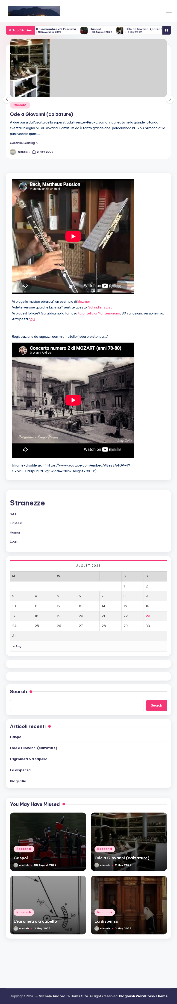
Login (14, 541)
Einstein (16, 523)
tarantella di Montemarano (99, 313)
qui (32, 319)
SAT (13, 514)
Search (18, 691)
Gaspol (75, 29)
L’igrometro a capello (28, 759)
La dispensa (20, 770)
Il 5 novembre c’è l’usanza (36, 29)
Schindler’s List (100, 307)
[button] (24, 142)
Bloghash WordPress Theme (143, 996)
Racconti (20, 105)
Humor (15, 532)
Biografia (18, 781)
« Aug (17, 646)
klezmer (84, 301)
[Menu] (168, 11)
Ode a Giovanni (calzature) (127, 29)
